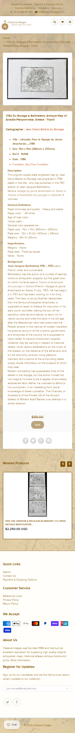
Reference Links (12, 596)
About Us (56, 8)
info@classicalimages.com (51, 12)
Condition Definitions (25, 8)
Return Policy (10, 603)
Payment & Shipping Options (49, 4)
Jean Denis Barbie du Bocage (44, 129)
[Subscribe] (67, 689)
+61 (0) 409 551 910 (22, 12)
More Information (20, 660)
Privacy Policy (11, 600)
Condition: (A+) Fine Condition (30, 164)
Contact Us (43, 8)
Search (7, 572)
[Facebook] (17, 702)
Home (6, 38)
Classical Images (42, 725)
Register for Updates (21, 4)
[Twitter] (7, 702)
